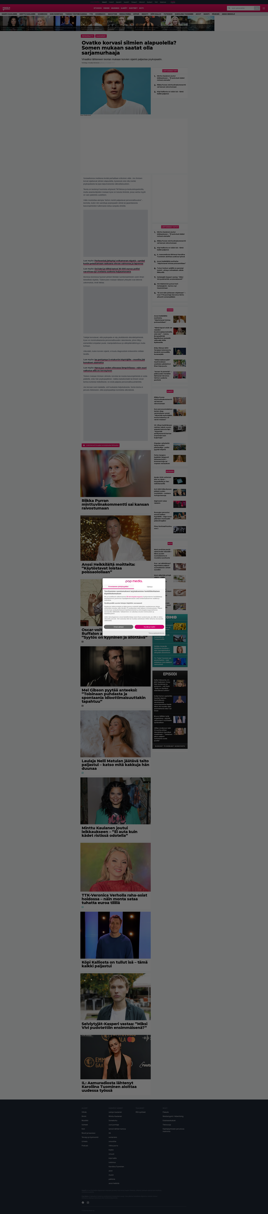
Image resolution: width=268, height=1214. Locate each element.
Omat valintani (119, 627)
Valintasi (150, 587)
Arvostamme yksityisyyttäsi (118, 586)
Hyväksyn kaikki (149, 627)
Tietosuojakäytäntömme (156, 633)
